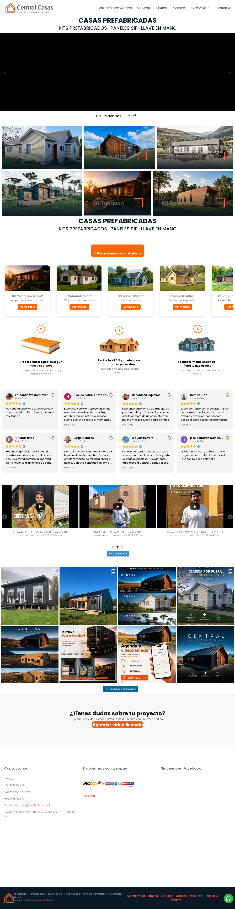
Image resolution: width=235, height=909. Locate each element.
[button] (5, 72)
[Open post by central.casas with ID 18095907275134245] (88, 654)
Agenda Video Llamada (115, 8)
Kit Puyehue (25, 203)
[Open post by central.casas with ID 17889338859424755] (29, 596)
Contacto (224, 8)
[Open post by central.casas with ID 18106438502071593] (88, 596)
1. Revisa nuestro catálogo (117, 253)
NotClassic (48, 900)
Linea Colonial (28, 156)
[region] (117, 72)
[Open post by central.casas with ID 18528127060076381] (147, 654)
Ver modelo (27, 307)
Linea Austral (109, 156)
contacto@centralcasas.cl (31, 805)
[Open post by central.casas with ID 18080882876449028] (205, 654)
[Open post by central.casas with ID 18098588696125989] (205, 596)
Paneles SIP (199, 8)
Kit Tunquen (108, 203)
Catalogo (144, 8)
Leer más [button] (69, 424)
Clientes (161, 8)
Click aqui (89, 796)
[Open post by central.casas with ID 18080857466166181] (29, 654)
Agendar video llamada (117, 724)
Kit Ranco (174, 203)
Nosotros (179, 8)
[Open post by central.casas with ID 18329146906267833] (147, 596)
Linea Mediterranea (183, 153)
